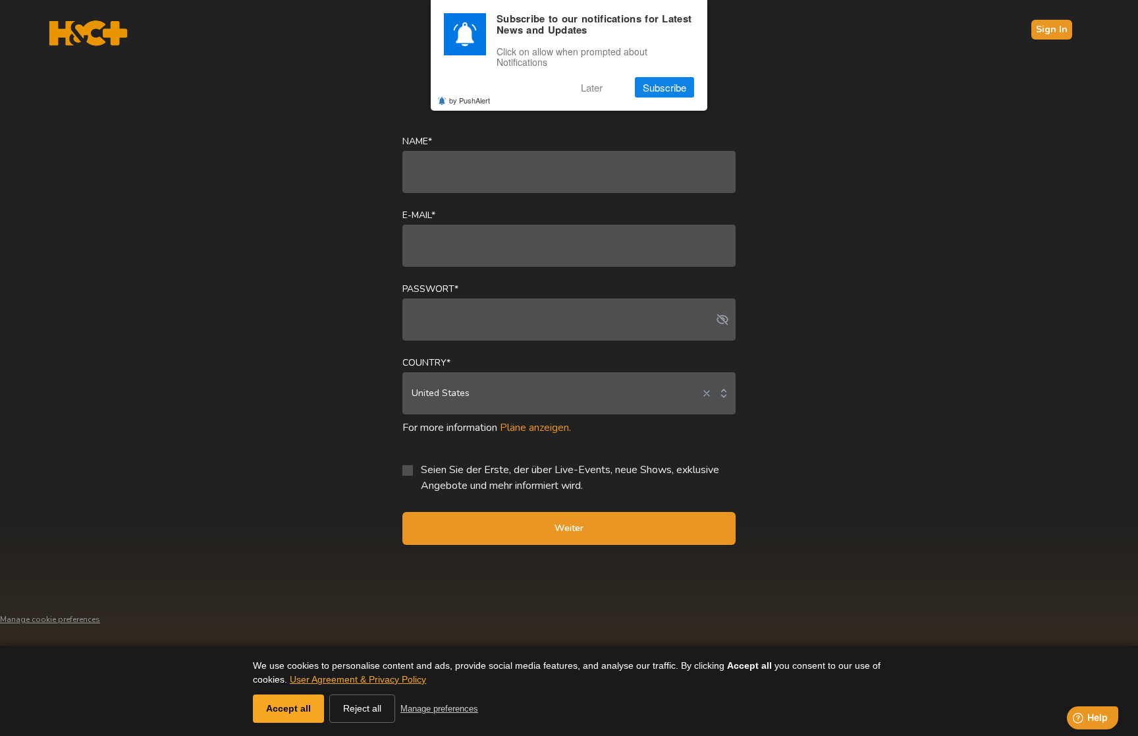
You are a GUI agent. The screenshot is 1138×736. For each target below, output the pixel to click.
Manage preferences (439, 709)
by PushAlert (469, 100)
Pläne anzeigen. (535, 427)
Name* (417, 141)
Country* (426, 362)
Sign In (1052, 29)
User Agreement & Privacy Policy (358, 679)
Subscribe (664, 87)
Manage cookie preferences (50, 619)
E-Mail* (418, 215)
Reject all (362, 708)
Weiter (569, 528)
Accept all (288, 708)
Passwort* (430, 289)
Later (592, 87)
